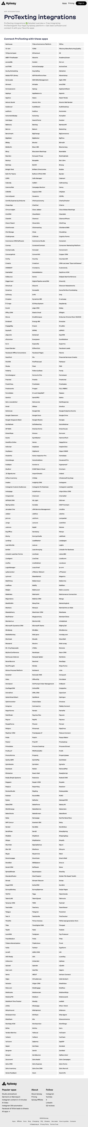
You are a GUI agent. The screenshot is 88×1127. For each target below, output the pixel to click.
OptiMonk (35, 697)
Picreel (61, 724)
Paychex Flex (36, 715)
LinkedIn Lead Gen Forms (14, 554)
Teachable (9, 907)
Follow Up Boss (37, 370)
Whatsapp (35, 1006)
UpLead (8, 965)
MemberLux (10, 621)
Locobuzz (62, 563)
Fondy (61, 370)
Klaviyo (61, 531)
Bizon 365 (35, 147)
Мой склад (63, 643)
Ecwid (8, 308)
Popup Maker (63, 737)
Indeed (61, 473)
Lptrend (8, 576)
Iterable (35, 505)
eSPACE (61, 330)
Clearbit (8, 218)
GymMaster (36, 438)
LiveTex (8, 563)
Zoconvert (9, 1059)
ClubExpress (10, 236)
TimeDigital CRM (38, 925)
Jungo (8, 523)
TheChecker (63, 916)
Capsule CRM (36, 192)
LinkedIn (49, 1103)
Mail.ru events (64, 590)
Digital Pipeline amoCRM (40, 281)
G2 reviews (50, 1105)
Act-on (61, 62)
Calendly (8, 183)
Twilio (7, 947)
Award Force (36, 120)
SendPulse (9, 831)
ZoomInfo (62, 1073)
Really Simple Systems (13, 777)
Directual (9, 285)
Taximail (61, 903)
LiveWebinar (36, 563)
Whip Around (10, 1010)
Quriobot (35, 764)
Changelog (35, 1121)
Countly (35, 259)
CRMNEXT (9, 268)
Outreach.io (36, 706)
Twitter (35, 947)
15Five (61, 44)
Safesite (35, 800)
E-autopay (62, 299)
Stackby (62, 871)
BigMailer (9, 138)
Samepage (35, 818)
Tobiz (34, 930)
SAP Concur (10, 822)
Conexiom (62, 241)
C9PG (7, 178)
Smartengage (10, 858)
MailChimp (9, 581)
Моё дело (35, 634)
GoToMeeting (37, 424)
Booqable (35, 160)
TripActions (36, 943)
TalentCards (63, 894)
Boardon (8, 156)
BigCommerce (64, 133)
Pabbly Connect (64, 706)
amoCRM (62, 84)
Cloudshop (62, 232)
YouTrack (62, 1037)
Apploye (8, 93)
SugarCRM (9, 885)
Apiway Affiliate (37, 1100)
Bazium (34, 129)
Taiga (34, 894)
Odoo (7, 679)
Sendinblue (63, 827)
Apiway (34, 89)
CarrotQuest (10, 196)
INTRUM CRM (10, 500)
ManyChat (35, 603)
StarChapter (36, 876)
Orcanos (62, 701)
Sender (8, 827)
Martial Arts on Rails (66, 607)
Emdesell (9, 321)
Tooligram (35, 934)
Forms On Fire (37, 375)
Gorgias (61, 420)
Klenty (8, 536)
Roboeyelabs (63, 791)
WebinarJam (36, 992)
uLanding (62, 956)
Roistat (8, 795)
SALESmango (10, 809)
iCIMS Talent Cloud (38, 469)
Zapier (8, 1046)
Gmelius (62, 406)
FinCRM (8, 361)
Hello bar (9, 446)
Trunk (61, 943)
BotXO (34, 165)
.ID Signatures (10, 473)
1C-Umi (8, 48)
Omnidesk (62, 679)
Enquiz (34, 326)
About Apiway (36, 1094)
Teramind (62, 912)
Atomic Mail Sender (66, 102)
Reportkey (36, 786)
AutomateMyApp (11, 115)
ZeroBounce (36, 1055)
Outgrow (9, 706)
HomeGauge (10, 460)
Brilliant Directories (39, 169)
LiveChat (35, 558)
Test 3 (8, 916)
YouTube (49, 1097)
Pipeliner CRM (10, 733)
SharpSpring (63, 831)
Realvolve (35, 777)
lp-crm (61, 567)
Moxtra (34, 643)
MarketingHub (64, 603)
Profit (61, 751)
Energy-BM (36, 321)
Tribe (61, 938)
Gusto (8, 438)
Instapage (9, 491)
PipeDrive (62, 728)
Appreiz (61, 93)
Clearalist (62, 214)
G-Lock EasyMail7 (38, 393)
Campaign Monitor (38, 187)
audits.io (8, 111)
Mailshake (9, 594)
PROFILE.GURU (37, 751)
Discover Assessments (67, 285)
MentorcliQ (36, 621)
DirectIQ (62, 281)
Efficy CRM (9, 312)
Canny (61, 187)
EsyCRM (62, 335)
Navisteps (35, 652)
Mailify (34, 585)
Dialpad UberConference (67, 276)
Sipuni (61, 845)
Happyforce (63, 442)
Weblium (35, 997)
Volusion (8, 983)
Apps (64, 3)
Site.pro (62, 849)
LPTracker (62, 572)
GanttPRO (35, 397)
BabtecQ (9, 124)
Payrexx (62, 719)
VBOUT (34, 974)
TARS (34, 903)
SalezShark (63, 813)
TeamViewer (63, 907)
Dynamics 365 (37, 299)
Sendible (35, 827)
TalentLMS (9, 898)
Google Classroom (12, 415)
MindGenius (63, 630)
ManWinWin (9, 603)
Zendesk (62, 1046)
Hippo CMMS (63, 451)
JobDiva (35, 514)
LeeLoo (34, 545)
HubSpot (9, 464)
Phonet (34, 724)
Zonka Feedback (11, 1073)
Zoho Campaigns (64, 1059)
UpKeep (61, 961)
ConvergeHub (10, 254)
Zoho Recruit (63, 1068)
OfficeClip (35, 679)
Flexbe (8, 366)
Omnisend (9, 684)
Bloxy (7, 151)
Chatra (61, 205)
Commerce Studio (38, 241)
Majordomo (9, 599)
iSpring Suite (10, 505)
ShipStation (36, 840)
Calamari (62, 178)
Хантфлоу (35, 531)
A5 (60, 53)
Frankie (34, 379)
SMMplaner (36, 862)
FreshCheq (9, 384)
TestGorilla (36, 916)
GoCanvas (9, 411)
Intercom (35, 496)
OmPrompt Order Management (43, 684)
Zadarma (35, 1041)
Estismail (35, 335)
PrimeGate (9, 746)
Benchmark (9, 133)
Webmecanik (63, 997)
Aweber (61, 120)
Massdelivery (10, 612)
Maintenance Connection (68, 594)
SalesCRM (9, 804)
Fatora (61, 353)
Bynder (61, 174)
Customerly (63, 268)
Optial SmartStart (12, 697)
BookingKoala (63, 156)
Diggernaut (9, 281)
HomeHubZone (37, 460)
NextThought (10, 666)
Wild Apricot (36, 1010)
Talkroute (62, 898)
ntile (60, 670)
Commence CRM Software (15, 241)
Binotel (34, 142)
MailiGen (62, 585)
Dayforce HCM (64, 272)
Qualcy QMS (10, 760)
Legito (61, 545)
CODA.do (35, 236)
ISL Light (35, 500)
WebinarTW (9, 997)
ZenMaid (62, 1050)
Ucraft (8, 952)
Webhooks (9, 992)
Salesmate (62, 809)
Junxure (35, 523)
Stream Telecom (38, 880)
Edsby (61, 308)
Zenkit (34, 1050)
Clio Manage (10, 232)
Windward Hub (11, 1015)
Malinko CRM (36, 599)
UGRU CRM (36, 952)
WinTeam (35, 1015)
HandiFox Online (11, 442)
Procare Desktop (38, 746)
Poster (8, 742)
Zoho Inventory (11, 1068)
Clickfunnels (10, 227)
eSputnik (9, 335)
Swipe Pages (63, 889)
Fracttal (8, 379)
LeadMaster (36, 540)
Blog (29, 1121)
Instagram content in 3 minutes (14, 1100)
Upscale (35, 965)
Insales (8, 482)
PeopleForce (10, 724)
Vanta (7, 974)
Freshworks (10, 388)
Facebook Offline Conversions (16, 353)
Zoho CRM (9, 1064)
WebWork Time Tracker (13, 1001)
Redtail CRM (63, 777)
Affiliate (19, 1121)
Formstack (63, 375)
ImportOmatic (37, 473)
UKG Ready (9, 956)
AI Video (5, 1103)
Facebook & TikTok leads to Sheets (15, 1108)
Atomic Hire (36, 102)
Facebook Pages (37, 353)
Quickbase (62, 760)
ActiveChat (63, 66)
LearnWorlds (10, 545)
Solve (61, 867)
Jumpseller (63, 518)
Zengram (9, 1050)
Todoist (61, 930)
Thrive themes (37, 921)
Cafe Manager (37, 178)
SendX (34, 831)
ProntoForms (10, 755)
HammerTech (63, 438)
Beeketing (62, 129)
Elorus (8, 317)
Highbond (35, 451)
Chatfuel (35, 205)
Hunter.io (35, 464)
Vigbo (7, 979)
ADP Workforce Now (39, 75)
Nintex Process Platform (14, 670)
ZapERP (61, 1041)
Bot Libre (62, 160)
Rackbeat (9, 769)
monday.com (63, 634)
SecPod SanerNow (65, 818)
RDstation (9, 773)
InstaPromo (36, 491)
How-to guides (63, 1121)
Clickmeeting (37, 227)
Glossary (47, 1121)
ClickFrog (62, 223)
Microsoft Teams (38, 625)
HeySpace (9, 451)
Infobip (34, 478)
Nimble (34, 666)
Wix (33, 1019)
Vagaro (61, 970)
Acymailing (36, 71)
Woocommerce (64, 1019)
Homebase (62, 455)
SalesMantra (36, 809)
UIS (60, 952)
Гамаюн (61, 393)
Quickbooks (9, 764)
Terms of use (54, 1124)
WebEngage (36, 988)
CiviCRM (8, 214)
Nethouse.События (12, 657)
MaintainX (35, 594)
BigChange (36, 133)
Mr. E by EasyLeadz (12, 648)
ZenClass (35, 1046)
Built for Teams (11, 174)
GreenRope (9, 433)
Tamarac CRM (10, 903)
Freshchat (62, 379)
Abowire (35, 57)
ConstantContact (38, 245)
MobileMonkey (10, 634)
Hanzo (34, 442)
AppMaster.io (37, 93)
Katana (61, 527)
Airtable (35, 84)
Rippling (35, 791)
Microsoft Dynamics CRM (14, 625)
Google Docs (36, 415)
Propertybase (64, 755)
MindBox (35, 630)
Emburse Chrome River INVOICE (70, 317)
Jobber (8, 514)
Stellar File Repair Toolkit (67, 876)
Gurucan (62, 433)
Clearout (35, 218)
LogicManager (10, 567)
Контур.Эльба (37, 536)
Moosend (9, 643)
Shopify (61, 840)
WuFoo (34, 1028)
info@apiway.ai (34, 1124)
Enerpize (62, 321)
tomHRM (9, 934)
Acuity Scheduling (12, 71)
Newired (35, 661)
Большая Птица (37, 156)
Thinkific (8, 921)
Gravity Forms (37, 429)
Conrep (8, 245)
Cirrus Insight (10, 209)
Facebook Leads (64, 348)
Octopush (62, 675)
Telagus (8, 912)
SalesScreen (36, 813)
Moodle (34, 639)
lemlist (8, 549)
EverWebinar (63, 339)
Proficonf (9, 751)
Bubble (61, 169)
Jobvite (61, 514)
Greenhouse (63, 429)
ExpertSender (10, 348)
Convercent (63, 250)
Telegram (35, 912)
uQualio (61, 965)
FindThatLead (37, 361)
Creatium (35, 263)
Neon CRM (62, 652)
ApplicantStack (64, 89)
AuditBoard (36, 107)
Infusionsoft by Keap (66, 478)
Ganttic (8, 397)
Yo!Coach (62, 1032)
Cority (8, 259)
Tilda (7, 925)
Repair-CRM (36, 782)
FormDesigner (10, 375)
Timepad (62, 925)
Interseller (63, 496)
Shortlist (9, 845)
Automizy (35, 115)
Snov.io (61, 862)
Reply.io (8, 786)
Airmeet (8, 84)
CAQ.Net (62, 192)
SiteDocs (35, 849)
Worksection (36, 1023)
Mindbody (9, 630)
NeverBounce (10, 661)
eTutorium (9, 339)
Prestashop (63, 742)
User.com (9, 970)
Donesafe (35, 290)
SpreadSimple (10, 871)
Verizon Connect (65, 974)
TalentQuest (36, 898)
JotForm (35, 518)
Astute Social (10, 102)
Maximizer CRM (37, 612)
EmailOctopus (37, 317)
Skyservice (36, 853)
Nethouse (9, 44)
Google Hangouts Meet (14, 420)
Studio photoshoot (9, 1094)
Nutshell (8, 675)
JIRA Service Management (41, 509)
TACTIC (8, 894)
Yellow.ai (35, 1032)
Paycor (8, 719)
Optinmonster (10, 701)
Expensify (35, 344)
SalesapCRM (63, 800)
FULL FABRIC (63, 388)
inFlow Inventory (11, 478)
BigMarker (35, 138)
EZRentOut (36, 348)
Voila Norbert (63, 979)
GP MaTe (8, 429)
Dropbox (8, 299)
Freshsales (63, 384)
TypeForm (62, 947)
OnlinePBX (35, 688)
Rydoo (8, 800)
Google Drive (63, 415)
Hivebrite (9, 455)
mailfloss (9, 585)
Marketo (9, 607)
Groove (34, 433)
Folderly (8, 370)
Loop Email (36, 567)
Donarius (9, 290)
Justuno (8, 527)
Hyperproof (63, 464)
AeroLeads (9, 80)
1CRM (34, 48)
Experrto (62, 344)
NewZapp (62, 661)
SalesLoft (62, 804)
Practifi (34, 742)
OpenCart (62, 692)
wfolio (8, 1006)
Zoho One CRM (37, 1068)
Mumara (62, 648)
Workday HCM (10, 1023)
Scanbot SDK (36, 822)
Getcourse (36, 402)
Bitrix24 (62, 142)
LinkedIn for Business (66, 549)
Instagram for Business (40, 487)
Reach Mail (36, 773)
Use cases (54, 1121)
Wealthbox (63, 983)
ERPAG (34, 330)
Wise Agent (63, 1015)
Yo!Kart (8, 1037)
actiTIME (9, 66)
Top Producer (63, 934)
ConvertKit (36, 254)
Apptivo (8, 98)
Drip (60, 294)
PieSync (8, 728)
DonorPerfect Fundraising (68, 290)
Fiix (33, 357)
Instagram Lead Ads (66, 487)
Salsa (7, 818)
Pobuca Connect (65, 733)
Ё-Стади (8, 303)
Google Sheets (37, 420)
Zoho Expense (37, 1064)
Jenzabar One (10, 509)
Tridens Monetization (13, 943)
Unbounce (9, 961)
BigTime (61, 138)
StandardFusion (11, 876)
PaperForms (10, 710)
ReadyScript (63, 773)
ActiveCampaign (38, 66)
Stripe (61, 880)
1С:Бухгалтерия (11, 53)
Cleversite (36, 223)
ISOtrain (62, 500)
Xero (60, 1028)
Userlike (35, 970)
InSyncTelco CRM (65, 491)
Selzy (61, 822)
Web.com (9, 988)
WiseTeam (9, 1019)
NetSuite (62, 657)
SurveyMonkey (11, 889)
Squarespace (36, 871)
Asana (34, 98)
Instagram (62, 482)
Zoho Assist (36, 1059)
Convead (35, 250)
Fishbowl (62, 361)
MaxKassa (62, 612)
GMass (34, 406)
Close (34, 232)
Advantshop (63, 75)
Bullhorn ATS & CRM (39, 174)
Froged (34, 388)
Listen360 (62, 554)
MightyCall (63, 625)
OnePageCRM (10, 688)
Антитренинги (10, 89)
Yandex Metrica (11, 1032)
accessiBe (9, 62)
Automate (62, 111)
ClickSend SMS (64, 227)
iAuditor (8, 469)
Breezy (61, 165)
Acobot (34, 62)
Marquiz (35, 607)
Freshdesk (36, 384)
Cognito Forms (64, 236)
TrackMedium (10, 938)
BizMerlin (9, 147)
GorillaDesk (9, 424)
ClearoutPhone (64, 218)
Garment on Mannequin (11, 1097)
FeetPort (9, 357)
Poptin (34, 737)
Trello (34, 938)
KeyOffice (9, 531)
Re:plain (61, 782)
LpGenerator (10, 572)
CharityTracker (64, 200)
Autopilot (62, 115)
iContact (62, 469)
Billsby (8, 142)
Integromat (10, 496)
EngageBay (9, 326)
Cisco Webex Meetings (67, 209)
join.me (8, 518)
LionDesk (35, 554)
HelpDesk (35, 446)
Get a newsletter (12, 402)
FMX (60, 366)
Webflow (62, 988)
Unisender (35, 961)
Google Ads (36, 411)
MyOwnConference (12, 652)
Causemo (35, 196)
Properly (35, 755)
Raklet (34, 769)
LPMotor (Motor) (38, 572)
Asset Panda (63, 98)
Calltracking (63, 183)
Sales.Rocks (10, 813)
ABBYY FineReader (12, 57)
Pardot (34, 710)
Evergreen (36, 339)
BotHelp (8, 165)
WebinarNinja (63, 992)
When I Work (63, 1006)
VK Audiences (36, 979)
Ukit (33, 956)
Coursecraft (63, 259)
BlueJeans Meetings (39, 151)
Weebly (34, 1001)
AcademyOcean (64, 57)
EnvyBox (62, 326)
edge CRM (35, 308)
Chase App (9, 205)
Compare (73, 1121)
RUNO (61, 795)
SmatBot (9, 862)
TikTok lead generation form (68, 921)
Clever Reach (10, 223)
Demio (34, 276)
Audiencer (9, 107)
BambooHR (63, 124)
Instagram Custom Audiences (16, 487)
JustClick (62, 523)
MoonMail (62, 639)
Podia (7, 737)
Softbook (35, 867)
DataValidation (37, 272)
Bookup (8, 160)
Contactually (10, 250)
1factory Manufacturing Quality (70, 48)
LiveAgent (9, 558)
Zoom (34, 1073)
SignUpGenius (37, 845)
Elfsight (62, 312)
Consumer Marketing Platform (69, 245)
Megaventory (37, 616)
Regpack (8, 782)
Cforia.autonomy (38, 200)
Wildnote (62, 1010)
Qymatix (62, 764)
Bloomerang (63, 147)
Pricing (71, 3)
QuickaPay (35, 760)
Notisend (35, 670)
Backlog (35, 124)
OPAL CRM (35, 692)
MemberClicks (64, 616)
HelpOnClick (63, 446)
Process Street (64, 746)
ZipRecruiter (63, 1055)
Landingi (8, 540)
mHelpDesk (63, 621)
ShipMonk (35, 836)
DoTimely (9, 294)
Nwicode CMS (37, 675)
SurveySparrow (37, 889)
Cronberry (36, 268)
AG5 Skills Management (40, 80)
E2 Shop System (37, 303)
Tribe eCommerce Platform (41, 44)
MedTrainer (9, 616)
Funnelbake (9, 393)
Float (34, 366)
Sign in (81, 3)
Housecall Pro (64, 460)
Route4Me (36, 795)
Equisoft (8, 330)
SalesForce (36, 804)
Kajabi (34, 527)
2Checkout (36, 53)
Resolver (62, 786)
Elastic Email (36, 312)
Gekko (61, 397)
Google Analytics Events (67, 411)
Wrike (7, 1028)
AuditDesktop (64, 107)
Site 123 (8, 849)
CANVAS (8, 192)
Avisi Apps (9, 120)
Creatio (8, 263)
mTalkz (34, 648)
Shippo (8, 840)
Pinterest (35, 728)
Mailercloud (36, 581)
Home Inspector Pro (39, 455)
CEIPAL (61, 196)
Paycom (62, 715)
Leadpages (63, 540)
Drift (34, 294)
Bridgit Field (10, 169)
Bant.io (8, 129)
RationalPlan (63, 769)
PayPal (34, 719)
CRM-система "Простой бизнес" (70, 263)
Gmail (7, 406)
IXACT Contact (64, 505)
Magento (62, 576)
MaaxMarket (36, 576)
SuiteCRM (35, 885)
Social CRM (9, 867)
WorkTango (63, 1023)
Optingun (62, 697)
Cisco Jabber (36, 209)
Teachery (35, 907)
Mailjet (8, 590)
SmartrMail (63, 858)
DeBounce (9, 276)
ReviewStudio (10, 791)
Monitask (9, 639)
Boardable (62, 151)
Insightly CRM (37, 482)
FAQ (41, 1121)
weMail (61, 1001)
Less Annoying (37, 549)
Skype (8, 853)
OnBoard (62, 684)
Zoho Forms (63, 1064)
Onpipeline (62, 688)
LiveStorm (62, 558)
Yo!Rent (35, 1037)
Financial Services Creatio (68, 357)
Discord (35, 285)
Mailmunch (36, 590)
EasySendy (63, 303)
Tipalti (8, 930)
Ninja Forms (63, 666)
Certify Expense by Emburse (15, 200)
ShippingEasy (63, 836)
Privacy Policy (44, 1124)
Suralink (62, 885)
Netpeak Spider (37, 657)
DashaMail (9, 272)
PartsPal (62, 710)
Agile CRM (62, 80)
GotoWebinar (63, 424)
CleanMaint (36, 214)
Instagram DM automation (12, 1105)
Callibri (34, 183)
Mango (61, 599)
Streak (8, 880)
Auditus (35, 111)
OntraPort (9, 692)
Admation (62, 71)
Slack (61, 853)
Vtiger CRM (36, 983)
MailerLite (62, 581)
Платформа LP (37, 733)
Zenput (8, 1055)
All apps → (6, 1111)
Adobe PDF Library (12, 75)
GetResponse (64, 402)
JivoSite (62, 509)
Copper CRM (63, 254)
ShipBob (8, 836)
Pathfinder (9, 715)
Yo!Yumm (9, 1041)
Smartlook (36, 858)
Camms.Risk (10, 187)
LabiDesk (62, 536)
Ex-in (7, 344)
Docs (24, 1121)
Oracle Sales (36, 701)
